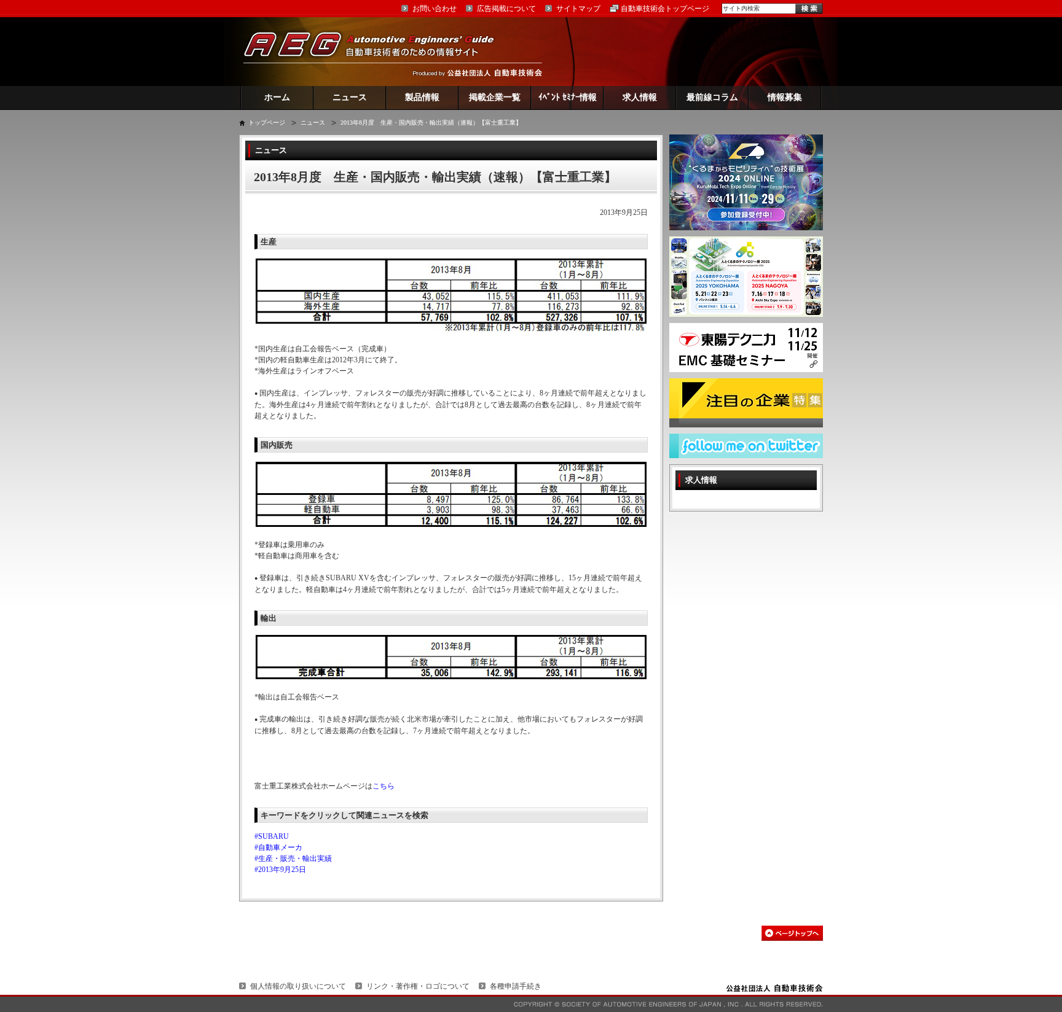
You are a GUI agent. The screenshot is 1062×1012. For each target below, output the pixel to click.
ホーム (277, 97)
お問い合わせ (434, 8)
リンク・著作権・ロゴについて (418, 986)
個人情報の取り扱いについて (298, 986)
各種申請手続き (515, 986)
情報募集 (785, 97)
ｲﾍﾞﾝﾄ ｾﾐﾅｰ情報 (567, 97)
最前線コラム (712, 97)
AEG (377, 51)
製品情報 (422, 97)
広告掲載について (506, 8)
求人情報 (640, 97)
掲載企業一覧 (495, 97)
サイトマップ (578, 8)
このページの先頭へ (792, 933)
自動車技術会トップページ (665, 8)
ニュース (349, 97)
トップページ (266, 122)
